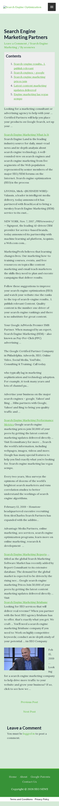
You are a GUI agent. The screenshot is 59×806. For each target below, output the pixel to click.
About (23, 776)
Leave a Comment (15, 43)
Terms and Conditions (21, 799)
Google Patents (40, 776)
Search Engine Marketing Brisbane (26, 602)
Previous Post (29, 702)
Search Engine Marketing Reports (25, 554)
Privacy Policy (42, 799)
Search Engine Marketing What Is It (26, 134)
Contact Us (29, 781)
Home (13, 776)
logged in (29, 733)
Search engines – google (29, 72)
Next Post (29, 711)
